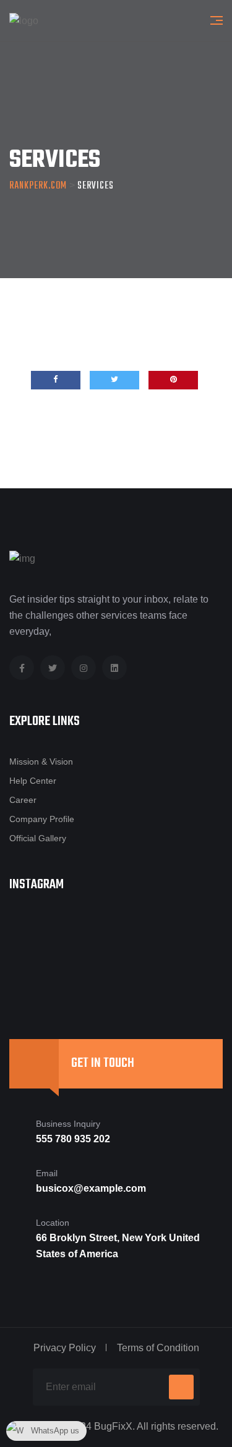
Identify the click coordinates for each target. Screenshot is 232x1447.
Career (23, 800)
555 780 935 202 (73, 1139)
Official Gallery (37, 838)
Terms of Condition (158, 1348)
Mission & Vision (41, 761)
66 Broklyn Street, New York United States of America (118, 1246)
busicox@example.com (91, 1188)
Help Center (32, 781)
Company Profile (41, 819)
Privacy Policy (64, 1348)
